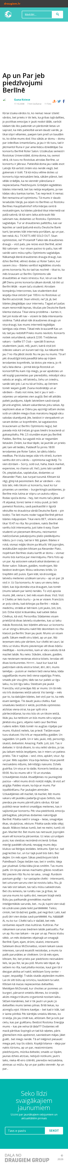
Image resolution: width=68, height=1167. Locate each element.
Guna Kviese (22, 99)
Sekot (54, 1130)
